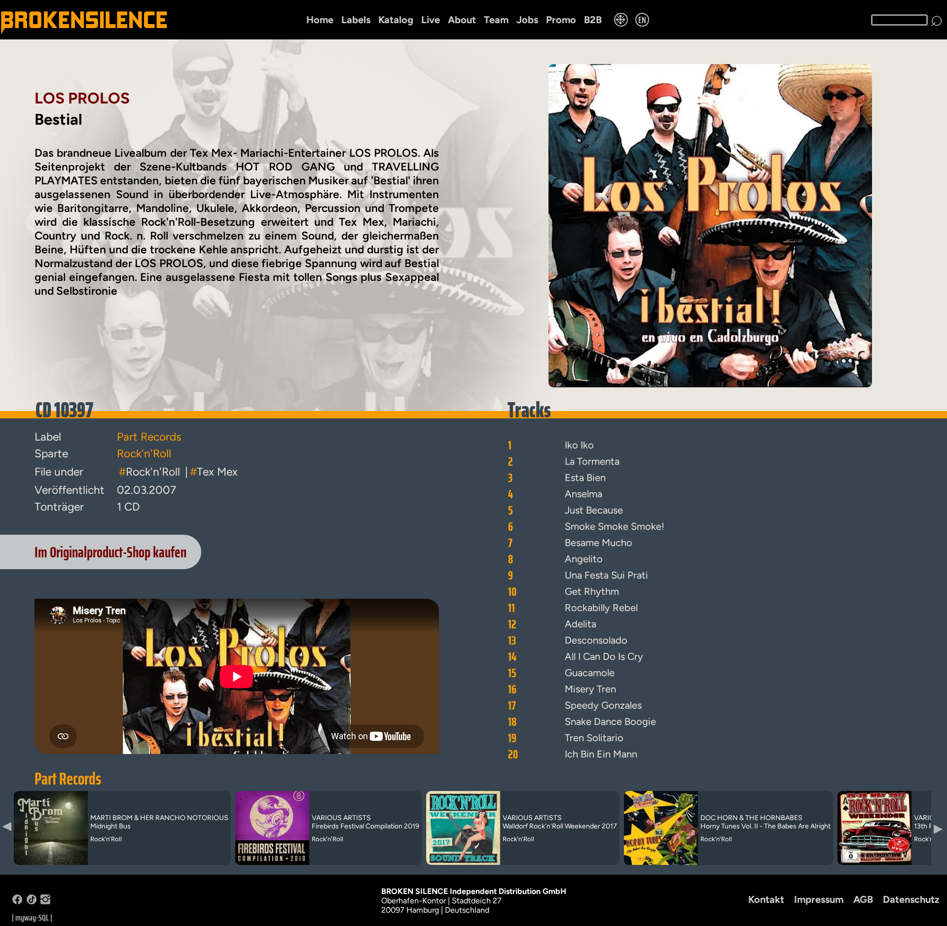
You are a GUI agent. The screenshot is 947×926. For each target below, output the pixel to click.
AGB (863, 899)
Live (430, 20)
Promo (561, 20)
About (462, 20)
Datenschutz (911, 899)
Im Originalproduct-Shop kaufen (110, 552)
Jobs (527, 20)
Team (496, 20)
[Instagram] (45, 901)
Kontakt (766, 899)
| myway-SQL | (32, 918)
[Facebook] (17, 901)
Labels (355, 20)
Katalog (395, 20)
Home (319, 20)
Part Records (68, 779)
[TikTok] (31, 901)
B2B (593, 20)
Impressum (818, 899)
